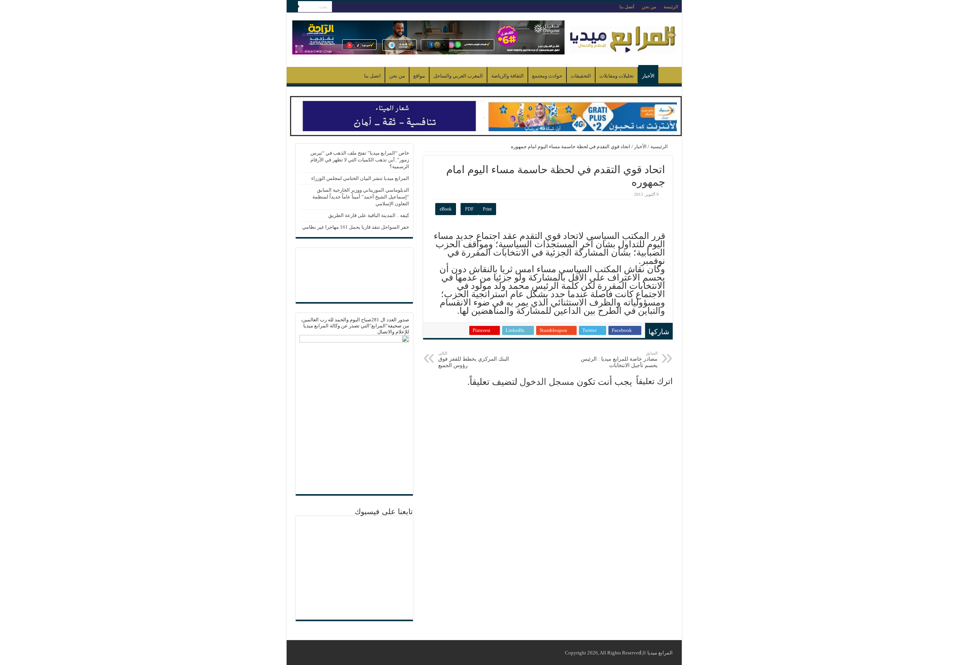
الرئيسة (671, 6)
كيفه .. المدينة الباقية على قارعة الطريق (368, 215)
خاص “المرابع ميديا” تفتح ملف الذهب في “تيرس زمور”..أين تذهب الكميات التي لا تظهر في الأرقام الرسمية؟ (359, 159)
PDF (469, 209)
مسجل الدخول (547, 382)
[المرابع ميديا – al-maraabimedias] (623, 38)
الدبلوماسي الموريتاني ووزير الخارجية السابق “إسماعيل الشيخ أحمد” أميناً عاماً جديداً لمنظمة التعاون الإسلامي (360, 196)
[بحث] (292, 6)
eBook (445, 209)
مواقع (419, 76)
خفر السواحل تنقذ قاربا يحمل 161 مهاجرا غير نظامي (355, 227)
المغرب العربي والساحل (458, 76)
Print (487, 209)
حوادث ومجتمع (547, 76)
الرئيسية (668, 75)
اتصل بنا (372, 76)
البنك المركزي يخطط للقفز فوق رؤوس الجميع (473, 359)
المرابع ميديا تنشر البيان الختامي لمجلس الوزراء (360, 178)
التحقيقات (581, 76)
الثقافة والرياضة (507, 76)
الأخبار (648, 76)
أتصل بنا (626, 6)
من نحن (649, 6)
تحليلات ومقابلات (616, 76)
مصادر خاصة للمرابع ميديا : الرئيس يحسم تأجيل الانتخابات (619, 359)
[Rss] (337, 7)
